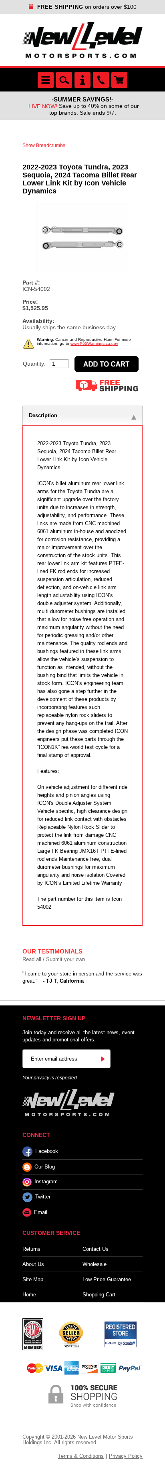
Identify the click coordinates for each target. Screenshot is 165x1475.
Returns (31, 1249)
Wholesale (94, 1264)
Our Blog (44, 1167)
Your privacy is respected (49, 1078)
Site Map (32, 1279)
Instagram (46, 1182)
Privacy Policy (126, 1456)
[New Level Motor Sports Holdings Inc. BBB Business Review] (71, 1334)
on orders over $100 (87, 7)
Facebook (46, 1151)
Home (29, 1295)
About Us (33, 1264)
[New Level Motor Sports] (82, 40)
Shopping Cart (98, 1295)
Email (40, 1212)
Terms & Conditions (81, 1456)
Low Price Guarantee (106, 1279)
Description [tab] (43, 415)
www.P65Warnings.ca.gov (94, 343)
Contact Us (95, 1249)
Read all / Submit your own (53, 959)
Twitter (42, 1197)
